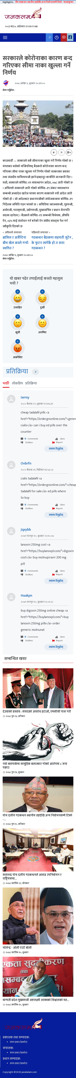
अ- (54, 153)
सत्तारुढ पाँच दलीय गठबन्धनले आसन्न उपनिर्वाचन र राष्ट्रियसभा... (32, 876)
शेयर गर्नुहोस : (9, 90)
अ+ (69, 152)
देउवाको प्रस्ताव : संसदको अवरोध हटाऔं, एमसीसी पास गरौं (37, 711)
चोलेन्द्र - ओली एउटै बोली (17, 947)
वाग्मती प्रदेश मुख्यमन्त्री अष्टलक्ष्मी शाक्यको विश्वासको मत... (36, 1000)
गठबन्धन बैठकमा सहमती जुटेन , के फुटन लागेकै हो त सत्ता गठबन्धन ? (52, 243)
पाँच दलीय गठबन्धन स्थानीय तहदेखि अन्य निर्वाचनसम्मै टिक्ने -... (37, 817)
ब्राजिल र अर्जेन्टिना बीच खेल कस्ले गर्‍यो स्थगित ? (15, 243)
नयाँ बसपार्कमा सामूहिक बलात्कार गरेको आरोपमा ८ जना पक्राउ (35, 766)
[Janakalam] (24, 14)
